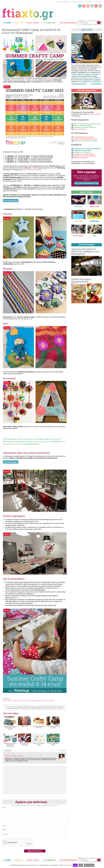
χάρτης (23, 169)
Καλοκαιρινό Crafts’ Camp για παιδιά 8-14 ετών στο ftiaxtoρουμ (31, 31)
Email (4, 830)
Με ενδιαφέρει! (10, 201)
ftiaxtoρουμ (50, 78)
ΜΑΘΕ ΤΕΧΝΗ (33, 23)
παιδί (43, 700)
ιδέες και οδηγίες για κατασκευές (88, 78)
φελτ (52, 700)
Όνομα (4, 825)
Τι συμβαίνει (7, 751)
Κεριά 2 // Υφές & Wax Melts (82, 125)
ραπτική (48, 700)
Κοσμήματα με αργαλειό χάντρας (84, 156)
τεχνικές (87, 74)
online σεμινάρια (95, 114)
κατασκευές (25, 700)
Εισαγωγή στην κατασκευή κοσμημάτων (87, 148)
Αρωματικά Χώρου (79, 129)
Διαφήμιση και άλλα (77, 1)
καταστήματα (95, 74)
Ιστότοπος (5, 834)
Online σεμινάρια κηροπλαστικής (81, 280)
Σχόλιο (4, 807)
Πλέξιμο (78, 206)
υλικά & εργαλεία (77, 74)
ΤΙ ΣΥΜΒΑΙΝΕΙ (49, 23)
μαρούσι (38, 700)
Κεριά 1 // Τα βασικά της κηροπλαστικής (87, 124)
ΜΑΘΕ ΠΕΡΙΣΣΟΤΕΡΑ (79, 84)
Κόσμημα (94, 221)
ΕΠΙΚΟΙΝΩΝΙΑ (96, 84)
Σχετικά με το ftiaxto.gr (62, 1)
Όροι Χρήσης (88, 1)
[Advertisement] (35, 780)
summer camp (15, 700)
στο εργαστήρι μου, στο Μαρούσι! (89, 81)
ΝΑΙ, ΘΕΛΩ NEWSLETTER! (86, 183)
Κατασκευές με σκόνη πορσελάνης (85, 141)
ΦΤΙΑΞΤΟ (19, 23)
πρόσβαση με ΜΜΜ (34, 169)
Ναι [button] (75, 865)
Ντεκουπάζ (78, 235)
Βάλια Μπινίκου (14, 755)
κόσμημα (32, 700)
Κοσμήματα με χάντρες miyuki (83, 154)
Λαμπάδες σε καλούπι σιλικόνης (84, 127)
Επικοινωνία (98, 1)
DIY (94, 235)
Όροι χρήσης (89, 865)
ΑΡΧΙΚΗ (7, 23)
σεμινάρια (74, 76)
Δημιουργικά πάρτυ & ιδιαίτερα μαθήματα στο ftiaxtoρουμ (85, 251)
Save (8, 87)
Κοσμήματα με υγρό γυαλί (82, 150)
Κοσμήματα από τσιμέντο (82, 152)
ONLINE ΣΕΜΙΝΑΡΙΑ (68, 23)
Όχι (81, 865)
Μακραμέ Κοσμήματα (80, 158)
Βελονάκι (94, 206)
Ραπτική (78, 221)
